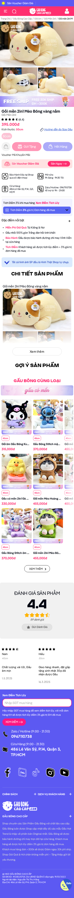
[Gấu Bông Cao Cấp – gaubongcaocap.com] (40, 11)
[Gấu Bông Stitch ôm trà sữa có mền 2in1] (17, 523)
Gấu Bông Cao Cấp (22, 18)
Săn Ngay (57, 163)
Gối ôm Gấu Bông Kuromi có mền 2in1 (25, 444)
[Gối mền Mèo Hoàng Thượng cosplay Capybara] (48, 468)
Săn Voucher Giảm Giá (20, 3)
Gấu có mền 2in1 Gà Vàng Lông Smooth (26, 498)
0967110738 (66, 187)
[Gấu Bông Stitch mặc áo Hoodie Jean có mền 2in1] (48, 414)
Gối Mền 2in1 (50, 18)
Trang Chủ (6, 18)
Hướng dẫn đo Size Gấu (58, 129)
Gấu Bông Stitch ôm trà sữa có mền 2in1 (26, 553)
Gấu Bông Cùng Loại (37, 381)
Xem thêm (36, 569)
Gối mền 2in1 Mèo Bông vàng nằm (31, 111)
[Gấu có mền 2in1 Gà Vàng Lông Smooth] (17, 468)
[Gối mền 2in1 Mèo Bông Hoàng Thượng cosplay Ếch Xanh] (48, 523)
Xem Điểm (12, 722)
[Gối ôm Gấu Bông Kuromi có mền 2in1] (17, 414)
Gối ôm (38, 18)
